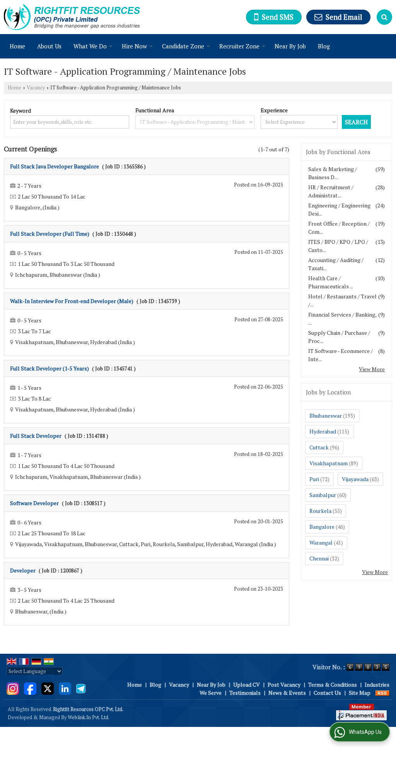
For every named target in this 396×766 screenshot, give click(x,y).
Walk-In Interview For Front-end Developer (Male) (71, 301)
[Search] (384, 17)
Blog (324, 46)
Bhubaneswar (325, 415)
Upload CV (246, 684)
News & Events (287, 692)
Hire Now (134, 46)
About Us (49, 46)
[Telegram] (80, 687)
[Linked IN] (65, 687)
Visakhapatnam (328, 463)
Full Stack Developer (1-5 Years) (49, 368)
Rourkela (320, 510)
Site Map (359, 692)
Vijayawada (355, 479)
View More (372, 369)
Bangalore (322, 526)
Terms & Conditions (332, 684)
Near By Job (290, 46)
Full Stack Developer (35, 435)
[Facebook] (30, 687)
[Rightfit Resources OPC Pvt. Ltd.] (72, 17)
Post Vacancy (284, 684)
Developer (23, 570)
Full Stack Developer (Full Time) (49, 233)
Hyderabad (322, 431)
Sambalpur (322, 495)
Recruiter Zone (239, 46)
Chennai (319, 558)
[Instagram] (13, 687)
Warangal (321, 542)
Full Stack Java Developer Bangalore (54, 166)
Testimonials (245, 692)
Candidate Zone (183, 46)
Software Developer (34, 503)
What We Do (90, 46)
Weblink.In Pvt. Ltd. (88, 717)
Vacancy (36, 87)
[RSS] (382, 692)
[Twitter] (47, 687)
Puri (314, 479)
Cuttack (319, 447)
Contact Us (327, 692)
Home (17, 46)
